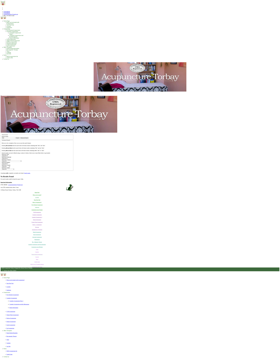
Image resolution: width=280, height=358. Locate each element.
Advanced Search (24, 137)
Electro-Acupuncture (11, 42)
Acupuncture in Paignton (37, 229)
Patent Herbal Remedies (12, 48)
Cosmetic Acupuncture (12, 31)
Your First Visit (10, 25)
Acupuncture (7, 29)
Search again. (27, 173)
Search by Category (6, 159)
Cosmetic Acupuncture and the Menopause (16, 36)
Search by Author (6, 167)
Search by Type (5, 154)
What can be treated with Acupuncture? (12, 23)
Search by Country (6, 165)
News (5, 55)
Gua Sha (8, 53)
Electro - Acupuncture (37, 224)
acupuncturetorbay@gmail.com (11, 14)
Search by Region (6, 162)
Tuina (7, 51)
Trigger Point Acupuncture (13, 40)
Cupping (8, 52)
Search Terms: (5, 136)
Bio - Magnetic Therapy (37, 242)
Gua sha (37, 256)
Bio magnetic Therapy (12, 50)
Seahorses (9, 27)
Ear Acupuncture (10, 46)
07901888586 (7, 11)
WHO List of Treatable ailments (37, 264)
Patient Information (14, 38)
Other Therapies (8, 47)
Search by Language (6, 157)
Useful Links (9, 57)
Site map (37, 227)
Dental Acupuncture (11, 43)
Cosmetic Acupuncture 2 (37, 217)
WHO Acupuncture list (12, 56)
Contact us (6, 59)
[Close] (1, 95)
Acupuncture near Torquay (37, 209)
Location (8, 26)
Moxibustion (37, 239)
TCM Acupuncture (11, 39)
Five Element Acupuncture (13, 30)
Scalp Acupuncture (11, 44)
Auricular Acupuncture (37, 237)
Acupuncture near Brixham (37, 247)
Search (17, 137)
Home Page (7, 21)
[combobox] (8, 138)
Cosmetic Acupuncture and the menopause (37, 244)
